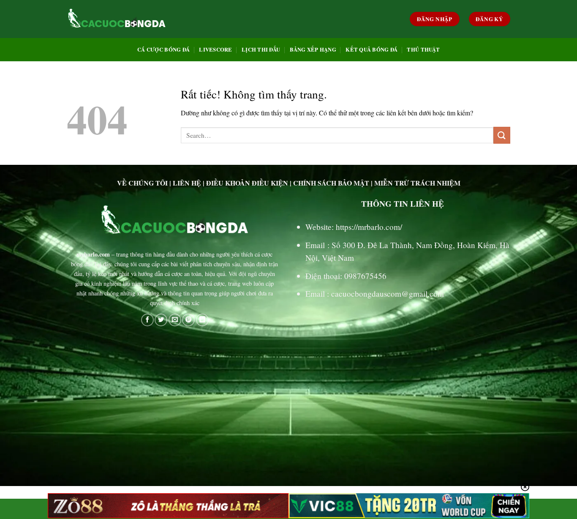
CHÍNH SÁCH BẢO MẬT (331, 183)
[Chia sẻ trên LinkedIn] (202, 320)
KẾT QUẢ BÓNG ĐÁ (371, 49)
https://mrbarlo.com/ (369, 226)
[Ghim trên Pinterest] (188, 320)
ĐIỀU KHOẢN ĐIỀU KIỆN (247, 183)
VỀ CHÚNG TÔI (142, 183)
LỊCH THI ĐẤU (261, 49)
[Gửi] (501, 135)
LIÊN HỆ (187, 183)
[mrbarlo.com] (117, 19)
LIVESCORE (215, 49)
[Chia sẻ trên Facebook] (147, 320)
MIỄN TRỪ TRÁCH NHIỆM (417, 183)
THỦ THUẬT (423, 49)
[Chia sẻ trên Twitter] (161, 320)
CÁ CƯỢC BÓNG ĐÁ (163, 49)
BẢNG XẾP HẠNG (313, 49)
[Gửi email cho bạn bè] (175, 320)
